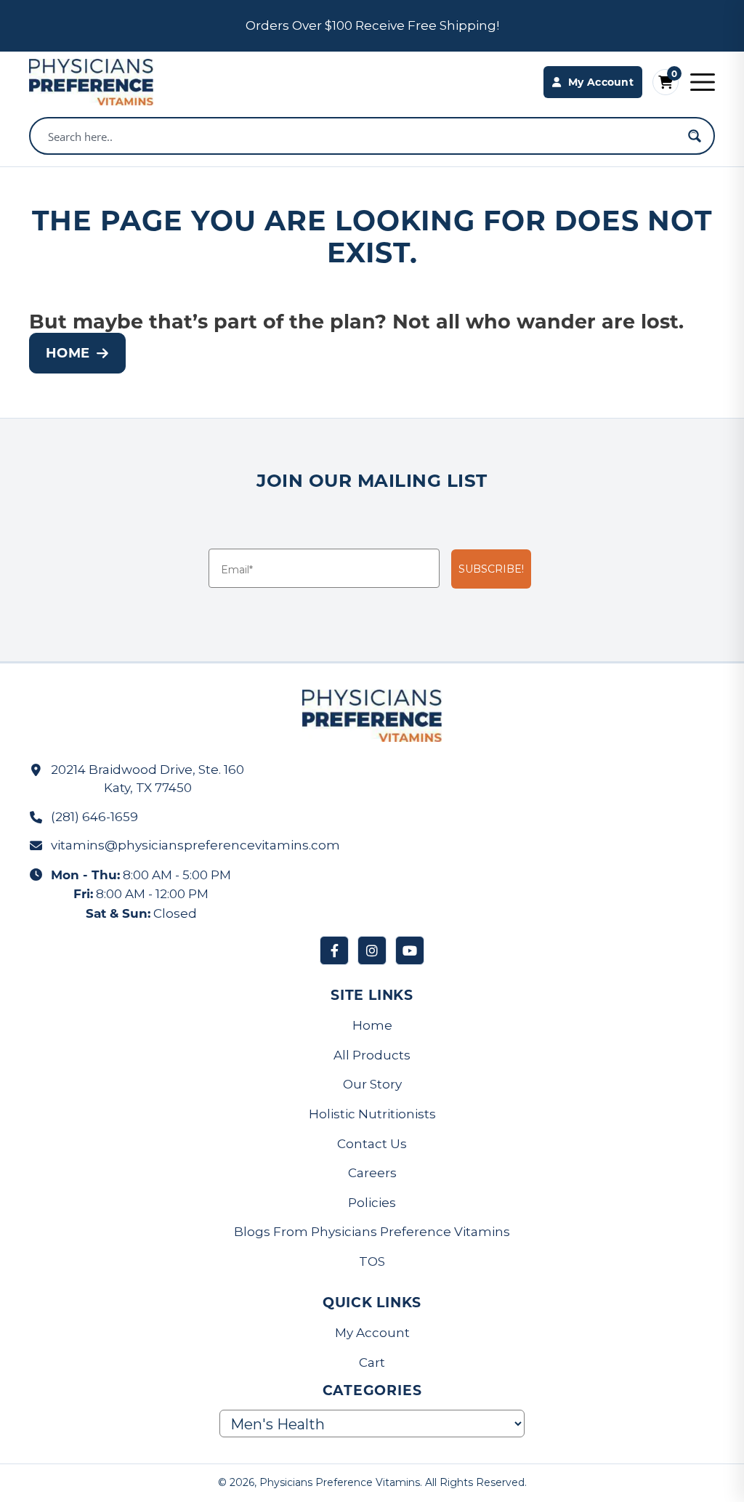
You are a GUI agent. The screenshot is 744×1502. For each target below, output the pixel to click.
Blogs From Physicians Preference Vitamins (372, 1231)
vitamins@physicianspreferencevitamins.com (195, 845)
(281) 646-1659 (94, 816)
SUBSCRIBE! (491, 569)
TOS (372, 1261)
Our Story (372, 1084)
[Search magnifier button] (695, 136)
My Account (372, 1332)
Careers (372, 1173)
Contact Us (372, 1143)
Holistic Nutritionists (372, 1114)
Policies (372, 1202)
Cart (372, 1362)
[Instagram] (372, 950)
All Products (372, 1055)
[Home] (91, 82)
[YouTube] (409, 950)
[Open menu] (702, 82)
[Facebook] (334, 950)
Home (67, 352)
